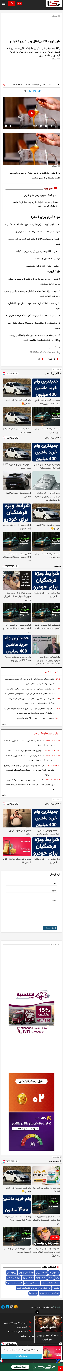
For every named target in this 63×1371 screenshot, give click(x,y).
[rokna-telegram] (3, 1307)
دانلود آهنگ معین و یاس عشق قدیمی (48, 1337)
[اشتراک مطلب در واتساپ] (30, 91)
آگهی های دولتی (28, 1336)
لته (39, 359)
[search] (11, 3)
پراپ (57, 1277)
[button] (37, 1312)
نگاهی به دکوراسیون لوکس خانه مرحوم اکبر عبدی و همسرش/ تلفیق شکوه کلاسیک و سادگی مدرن (29, 681)
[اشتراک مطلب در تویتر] (34, 91)
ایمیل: (53, 890)
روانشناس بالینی (26, 1272)
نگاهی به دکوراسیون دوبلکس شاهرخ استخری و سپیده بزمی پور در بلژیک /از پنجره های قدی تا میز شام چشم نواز (29, 711)
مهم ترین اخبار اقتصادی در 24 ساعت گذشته (25, 750)
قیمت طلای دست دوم (18, 1331)
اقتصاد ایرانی (41, 1272)
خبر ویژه (48, 189)
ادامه (4, 724)
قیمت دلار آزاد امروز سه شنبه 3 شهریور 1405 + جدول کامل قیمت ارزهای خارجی (30, 758)
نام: (54, 883)
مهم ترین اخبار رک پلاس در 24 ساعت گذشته (35, 718)
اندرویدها (33, 1293)
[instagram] (11, 1307)
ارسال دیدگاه (50, 928)
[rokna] (54, 3)
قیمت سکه (22, 1327)
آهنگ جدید (41, 1277)
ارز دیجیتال (11, 1272)
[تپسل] (1, 1360)
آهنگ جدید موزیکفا (50, 1282)
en (19, 3)
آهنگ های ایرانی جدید (49, 1293)
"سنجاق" (56, 1307)
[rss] (15, 1307)
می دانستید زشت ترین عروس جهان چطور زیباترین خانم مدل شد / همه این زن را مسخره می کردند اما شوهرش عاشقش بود (29, 691)
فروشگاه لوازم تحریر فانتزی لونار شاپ (33, 1288)
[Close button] (60, 1343)
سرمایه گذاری (21, 1356)
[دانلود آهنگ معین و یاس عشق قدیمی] (48, 1324)
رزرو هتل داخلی (13, 1277)
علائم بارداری (28, 1277)
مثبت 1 (55, 1288)
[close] (60, 1368)
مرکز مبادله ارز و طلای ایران (16, 1322)
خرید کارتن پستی (32, 1282)
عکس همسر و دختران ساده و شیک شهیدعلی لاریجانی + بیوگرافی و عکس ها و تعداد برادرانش (31, 701)
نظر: (54, 900)
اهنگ (50, 1277)
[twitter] (7, 1307)
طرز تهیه (51, 359)
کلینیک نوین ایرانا (14, 1282)
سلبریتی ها (54, 1272)
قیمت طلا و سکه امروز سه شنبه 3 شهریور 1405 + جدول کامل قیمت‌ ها (29, 743)
